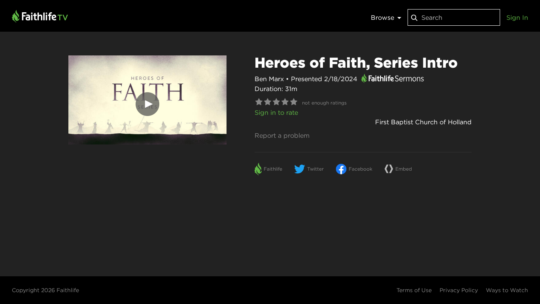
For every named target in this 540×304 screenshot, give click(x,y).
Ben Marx (269, 79)
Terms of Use (414, 290)
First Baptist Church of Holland (423, 122)
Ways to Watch (507, 290)
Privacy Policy (459, 290)
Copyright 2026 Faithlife (45, 290)
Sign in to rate (276, 112)
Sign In (517, 17)
